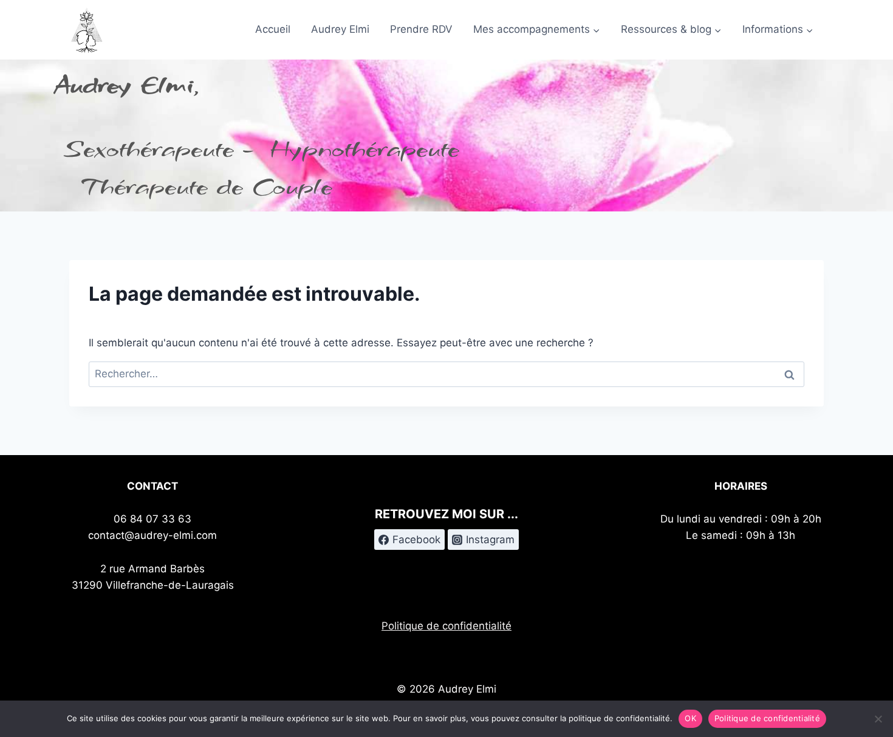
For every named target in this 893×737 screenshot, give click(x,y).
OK (690, 718)
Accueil (272, 29)
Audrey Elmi (340, 29)
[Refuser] (878, 719)
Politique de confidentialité (446, 626)
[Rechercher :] (446, 374)
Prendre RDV (421, 29)
